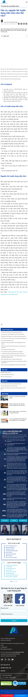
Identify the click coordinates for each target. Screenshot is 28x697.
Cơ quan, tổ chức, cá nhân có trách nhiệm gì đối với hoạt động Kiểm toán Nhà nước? (13, 356)
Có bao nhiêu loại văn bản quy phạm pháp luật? (11, 332)
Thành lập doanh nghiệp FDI (11, 565)
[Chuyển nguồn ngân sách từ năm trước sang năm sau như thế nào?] (4, 405)
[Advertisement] (14, 54)
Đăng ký (14, 620)
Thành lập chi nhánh (10, 549)
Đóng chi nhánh (9, 552)
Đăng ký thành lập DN (10, 547)
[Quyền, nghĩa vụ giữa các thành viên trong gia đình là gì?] (4, 413)
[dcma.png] (6, 683)
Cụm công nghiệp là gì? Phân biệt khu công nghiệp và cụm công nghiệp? (18, 419)
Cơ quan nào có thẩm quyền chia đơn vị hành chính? (12, 334)
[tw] (21, 24)
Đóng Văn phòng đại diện (11, 553)
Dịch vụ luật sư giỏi (14, 543)
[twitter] (2, 659)
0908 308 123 (4, 647)
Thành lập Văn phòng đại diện (12, 550)
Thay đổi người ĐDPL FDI (11, 568)
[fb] (19, 24)
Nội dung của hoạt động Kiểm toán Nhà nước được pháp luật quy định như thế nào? (13, 365)
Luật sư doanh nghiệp (14, 562)
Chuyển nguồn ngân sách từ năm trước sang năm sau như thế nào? (17, 404)
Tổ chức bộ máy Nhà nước (10, 6)
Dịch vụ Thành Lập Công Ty (11, 545)
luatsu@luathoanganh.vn (7, 649)
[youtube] (24, 24)
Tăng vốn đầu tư (9, 570)
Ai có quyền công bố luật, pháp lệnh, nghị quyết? (12, 351)
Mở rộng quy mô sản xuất (11, 571)
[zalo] (26, 24)
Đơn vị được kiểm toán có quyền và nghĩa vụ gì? (11, 359)
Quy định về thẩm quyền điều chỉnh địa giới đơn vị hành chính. (13, 343)
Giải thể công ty (9, 555)
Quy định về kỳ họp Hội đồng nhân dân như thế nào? (12, 353)
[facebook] (5, 659)
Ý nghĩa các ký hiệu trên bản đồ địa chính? (17, 397)
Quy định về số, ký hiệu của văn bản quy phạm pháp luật (13, 336)
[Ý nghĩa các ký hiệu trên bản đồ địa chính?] (4, 398)
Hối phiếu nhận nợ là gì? (6, 372)
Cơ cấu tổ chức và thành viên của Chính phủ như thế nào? (14, 338)
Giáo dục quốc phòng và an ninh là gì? (9, 385)
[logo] (14, 631)
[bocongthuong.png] (19, 683)
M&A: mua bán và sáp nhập (11, 557)
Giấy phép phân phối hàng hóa (12, 574)
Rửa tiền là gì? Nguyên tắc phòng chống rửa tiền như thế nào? (13, 388)
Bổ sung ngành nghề (10, 573)
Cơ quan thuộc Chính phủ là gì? (8, 349)
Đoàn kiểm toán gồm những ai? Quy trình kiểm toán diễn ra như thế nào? (14, 362)
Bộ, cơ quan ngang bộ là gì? (7, 340)
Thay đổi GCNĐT (9, 566)
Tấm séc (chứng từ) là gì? (6, 376)
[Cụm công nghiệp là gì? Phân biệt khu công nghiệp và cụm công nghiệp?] (4, 420)
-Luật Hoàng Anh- (13, 691)
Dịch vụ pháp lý (14, 539)
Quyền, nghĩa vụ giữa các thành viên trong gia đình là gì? (17, 412)
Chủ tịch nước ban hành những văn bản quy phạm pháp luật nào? (13, 346)
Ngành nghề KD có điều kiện (11, 576)
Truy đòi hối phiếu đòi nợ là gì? (7, 374)
